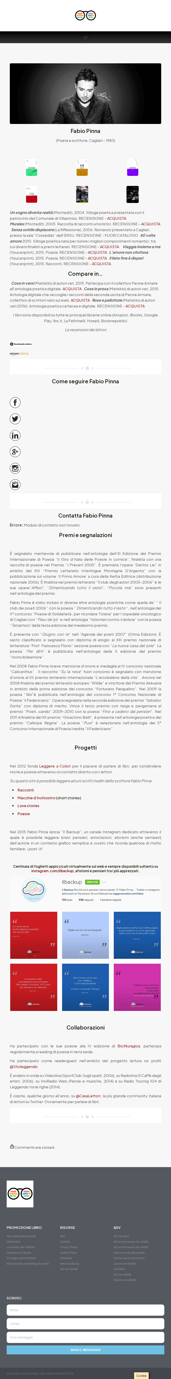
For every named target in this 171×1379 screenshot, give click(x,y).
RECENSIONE (91, 218)
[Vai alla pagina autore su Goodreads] (85, 344)
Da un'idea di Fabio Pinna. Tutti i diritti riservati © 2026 (40, 1373)
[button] (85, 37)
